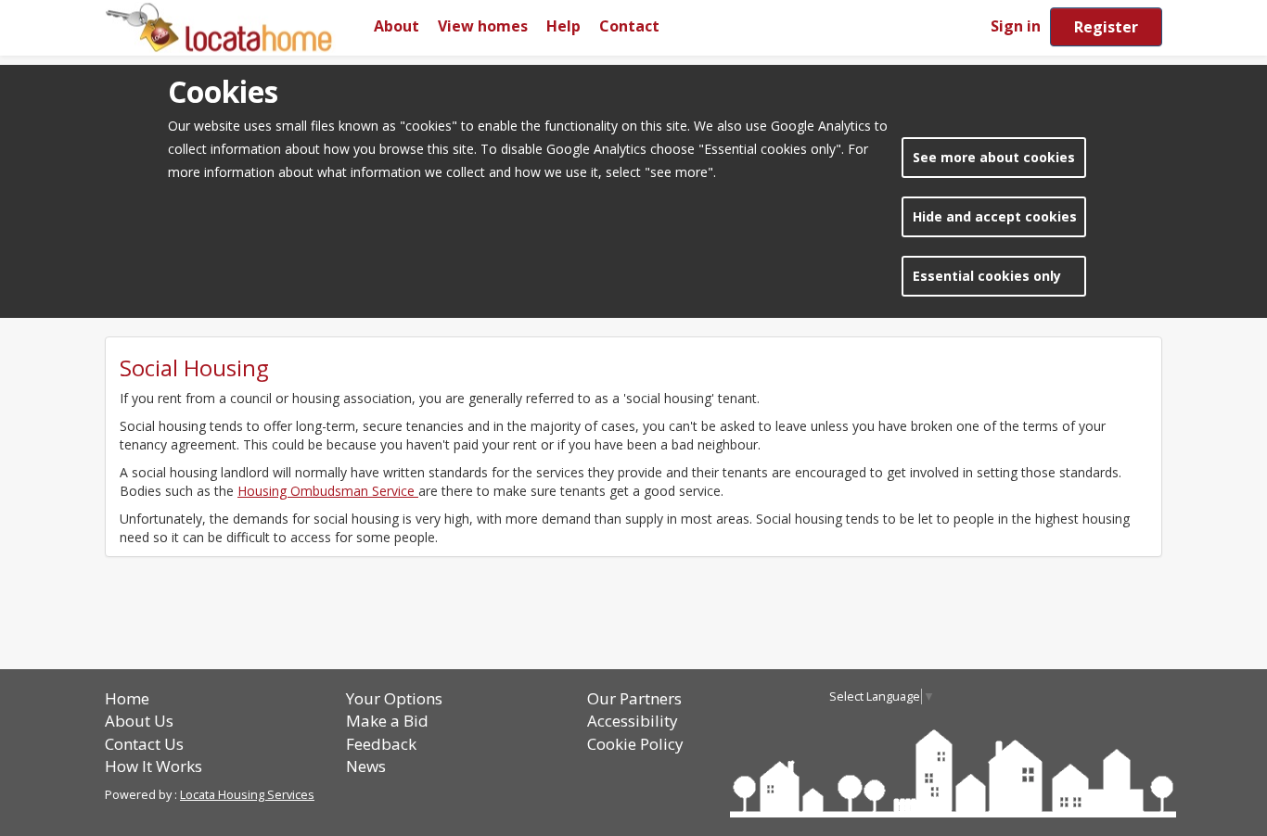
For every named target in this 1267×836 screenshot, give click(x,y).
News (366, 766)
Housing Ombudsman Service (327, 491)
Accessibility (632, 720)
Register (1106, 27)
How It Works (153, 766)
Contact (629, 26)
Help (563, 26)
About (396, 26)
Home (127, 698)
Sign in (1016, 26)
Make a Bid (387, 720)
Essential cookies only (987, 276)
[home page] (235, 27)
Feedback (381, 743)
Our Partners (634, 698)
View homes (483, 26)
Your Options (394, 698)
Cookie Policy (635, 743)
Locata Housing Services (247, 795)
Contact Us (144, 743)
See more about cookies (994, 157)
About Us (139, 720)
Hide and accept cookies (995, 216)
